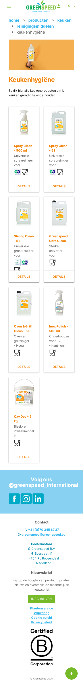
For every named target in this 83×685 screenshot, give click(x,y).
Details (23, 186)
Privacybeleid (41, 622)
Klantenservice (41, 608)
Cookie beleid (41, 617)
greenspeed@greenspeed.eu (43, 534)
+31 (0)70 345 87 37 (43, 529)
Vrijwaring (42, 613)
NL (70, 6)
